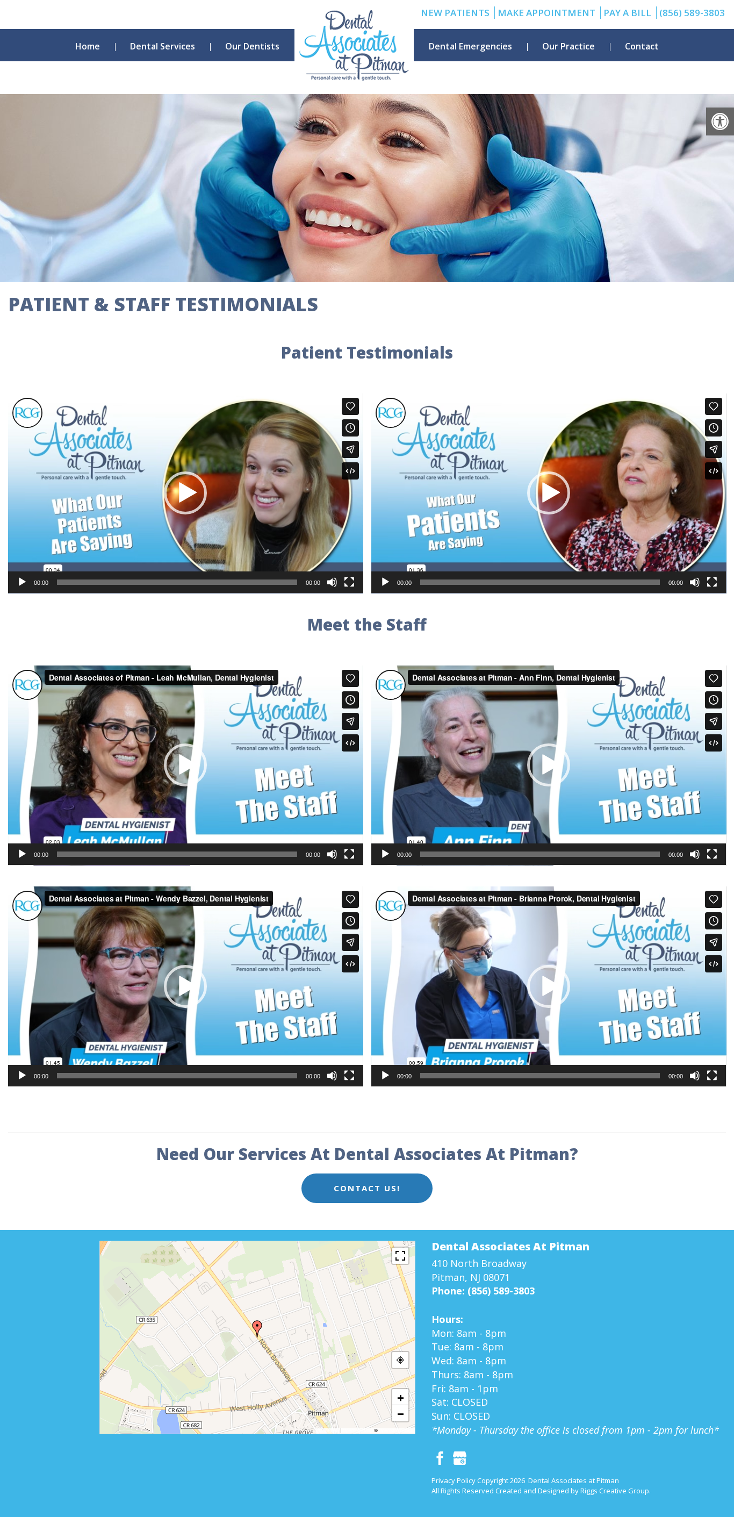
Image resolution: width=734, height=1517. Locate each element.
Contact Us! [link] (367, 1188)
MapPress (329, 1430)
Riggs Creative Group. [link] (615, 1490)
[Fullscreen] (349, 582)
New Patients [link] (455, 12)
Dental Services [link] (162, 46)
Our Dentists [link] (252, 46)
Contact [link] (642, 46)
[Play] (22, 582)
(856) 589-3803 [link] (692, 12)
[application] (185, 493)
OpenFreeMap (358, 1430)
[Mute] (332, 582)
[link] (720, 121)
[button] (185, 492)
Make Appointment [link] (546, 12)
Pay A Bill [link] (627, 12)
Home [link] (87, 46)
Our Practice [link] (568, 46)
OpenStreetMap (395, 1430)
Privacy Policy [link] (453, 1480)
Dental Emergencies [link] (470, 46)
